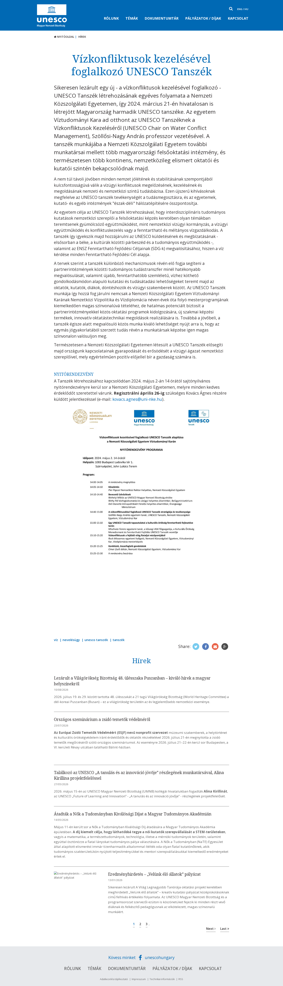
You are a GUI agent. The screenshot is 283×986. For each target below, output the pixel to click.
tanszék (119, 640)
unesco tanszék (96, 640)
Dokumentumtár (161, 18)
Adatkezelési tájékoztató (114, 979)
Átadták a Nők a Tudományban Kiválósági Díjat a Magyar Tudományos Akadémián (132, 814)
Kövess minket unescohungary (141, 957)
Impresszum (139, 979)
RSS (180, 979)
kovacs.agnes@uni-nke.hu (137, 399)
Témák (132, 18)
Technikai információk (162, 979)
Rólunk (111, 18)
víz (56, 640)
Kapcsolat (238, 18)
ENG (239, 9)
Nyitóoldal (65, 37)
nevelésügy (71, 640)
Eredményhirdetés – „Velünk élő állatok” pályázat (154, 874)
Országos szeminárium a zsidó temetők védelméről (102, 719)
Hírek (82, 37)
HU (246, 9)
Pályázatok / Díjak (203, 18)
